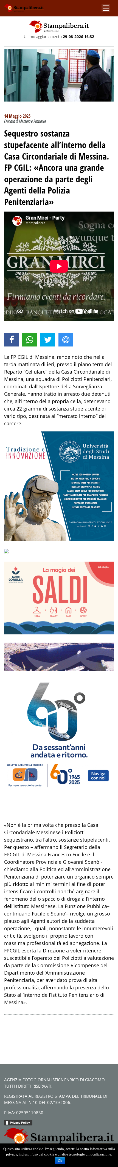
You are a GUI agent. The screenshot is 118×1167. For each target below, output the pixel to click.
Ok (60, 1161)
